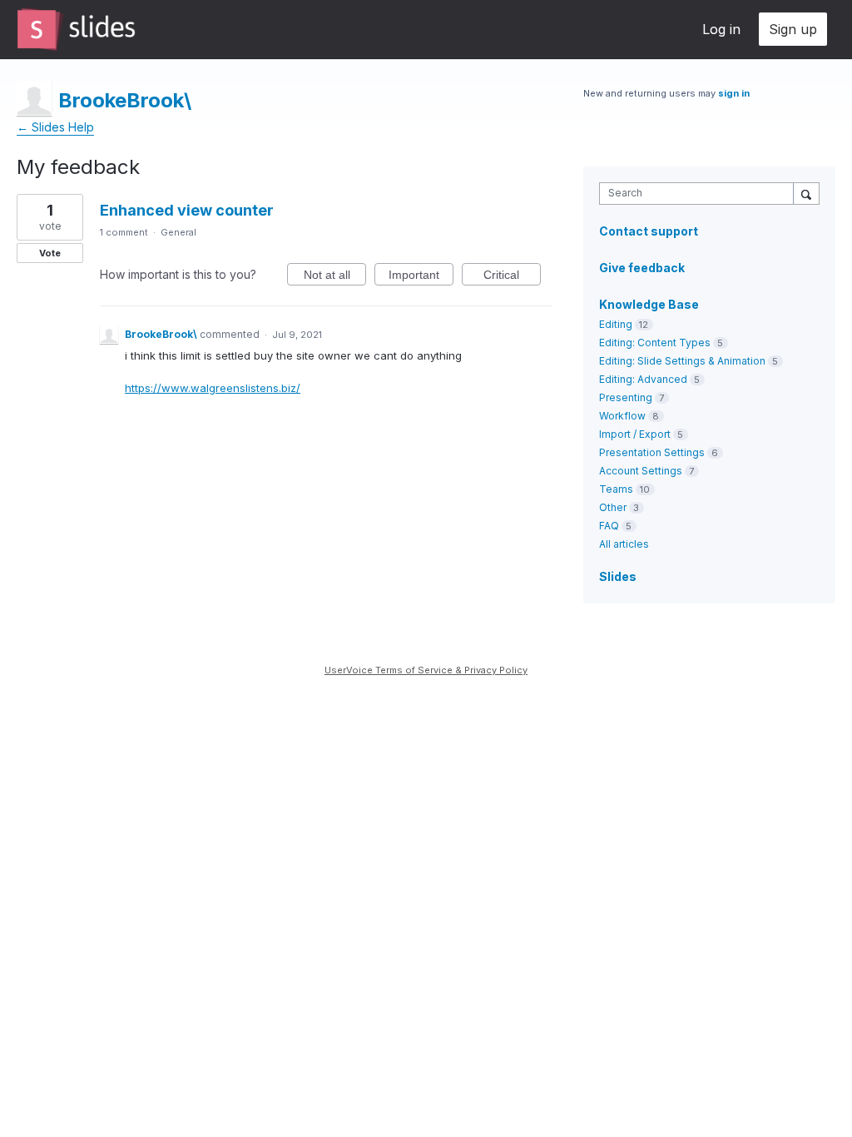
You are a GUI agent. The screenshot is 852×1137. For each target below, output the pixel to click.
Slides (618, 576)
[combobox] (700, 193)
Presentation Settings (652, 452)
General (178, 232)
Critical (512, 276)
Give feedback (642, 268)
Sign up (793, 29)
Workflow (622, 416)
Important (421, 276)
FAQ (609, 525)
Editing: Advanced (643, 379)
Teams (616, 489)
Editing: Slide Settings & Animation (682, 361)
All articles (624, 544)
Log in (721, 29)
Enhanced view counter (187, 210)
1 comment (124, 232)
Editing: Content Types (655, 342)
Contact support (648, 231)
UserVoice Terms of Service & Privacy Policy (426, 670)
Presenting (625, 397)
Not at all (335, 276)
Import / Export (635, 434)
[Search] (806, 193)
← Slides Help (55, 127)
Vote (50, 253)
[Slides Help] (76, 29)
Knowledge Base (649, 304)
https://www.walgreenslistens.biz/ (212, 388)
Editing (615, 324)
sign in (734, 93)
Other (613, 507)
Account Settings (640, 470)
